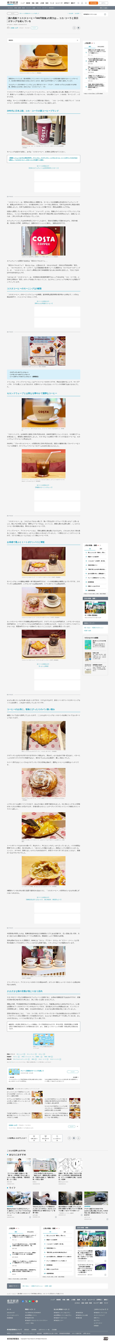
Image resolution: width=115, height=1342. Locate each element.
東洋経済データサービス (60, 1318)
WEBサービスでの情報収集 (14, 1333)
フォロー (34, 27)
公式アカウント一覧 (44, 1329)
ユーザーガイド (98, 1323)
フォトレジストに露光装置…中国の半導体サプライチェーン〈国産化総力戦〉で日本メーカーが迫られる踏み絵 (85, 1254)
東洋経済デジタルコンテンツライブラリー (36, 1320)
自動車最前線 (91, 590)
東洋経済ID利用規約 (64, 1333)
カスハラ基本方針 (76, 1333)
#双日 (33, 1059)
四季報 (66, 3)
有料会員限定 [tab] (101, 46)
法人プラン (97, 1320)
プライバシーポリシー (29, 1333)
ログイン (103, 3)
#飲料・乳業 (47, 1056)
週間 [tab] (101, 548)
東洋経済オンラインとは (90, 14)
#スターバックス (54, 1059)
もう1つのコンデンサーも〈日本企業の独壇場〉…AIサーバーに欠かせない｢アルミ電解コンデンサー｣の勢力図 (85, 1268)
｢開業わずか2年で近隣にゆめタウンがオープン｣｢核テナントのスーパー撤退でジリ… (97, 51)
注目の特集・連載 (89, 598)
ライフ (39, 8)
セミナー (58, 3)
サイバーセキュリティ (13, 1315)
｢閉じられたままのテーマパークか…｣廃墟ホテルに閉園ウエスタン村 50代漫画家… (96, 68)
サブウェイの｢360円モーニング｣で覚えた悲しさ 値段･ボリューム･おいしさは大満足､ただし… (18, 1101)
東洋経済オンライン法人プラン (62, 1312)
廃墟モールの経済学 (93, 556)
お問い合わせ (86, 1333)
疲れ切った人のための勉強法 (99, 641)
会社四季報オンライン (31, 1315)
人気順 (42, 3)
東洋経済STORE (29, 1318)
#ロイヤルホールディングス (20, 1059)
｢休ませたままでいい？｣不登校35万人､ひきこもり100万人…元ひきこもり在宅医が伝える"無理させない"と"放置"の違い (44, 1209)
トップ (23, 3)
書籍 (72, 3)
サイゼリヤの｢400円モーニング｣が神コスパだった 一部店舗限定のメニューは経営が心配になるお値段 (56, 1108)
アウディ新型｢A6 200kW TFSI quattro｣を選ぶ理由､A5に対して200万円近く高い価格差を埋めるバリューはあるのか (96, 1212)
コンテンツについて (99, 1315)
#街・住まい (87, 627)
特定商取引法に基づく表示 (50, 1333)
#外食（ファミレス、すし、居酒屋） (31, 1056)
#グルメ (41, 1054)
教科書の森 (79, 1318)
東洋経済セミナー (58, 1320)
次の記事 (77, 13)
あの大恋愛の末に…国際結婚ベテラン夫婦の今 (97, 573)
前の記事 (71, 13)
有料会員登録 (93, 3)
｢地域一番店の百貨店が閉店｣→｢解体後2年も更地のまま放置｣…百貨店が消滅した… (96, 86)
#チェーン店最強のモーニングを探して (29, 13)
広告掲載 (54, 1329)
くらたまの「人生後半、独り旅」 (97, 561)
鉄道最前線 (91, 582)
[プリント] (78, 28)
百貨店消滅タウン (92, 565)
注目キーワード (89, 623)
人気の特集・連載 (91, 545)
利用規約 (96, 1325)
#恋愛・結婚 (87, 630)
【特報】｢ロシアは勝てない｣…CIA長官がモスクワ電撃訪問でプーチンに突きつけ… (96, 77)
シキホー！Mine (29, 1323)
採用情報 (34, 1329)
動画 (47, 3)
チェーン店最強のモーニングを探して (32, 1070)
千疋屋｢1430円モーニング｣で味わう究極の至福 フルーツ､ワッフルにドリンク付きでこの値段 (18, 1115)
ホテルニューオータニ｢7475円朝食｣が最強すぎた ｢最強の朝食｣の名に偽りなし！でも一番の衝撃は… (56, 1115)
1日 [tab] (90, 548)
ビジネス (10, 8)
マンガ (52, 3)
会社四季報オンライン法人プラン (63, 1315)
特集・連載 (35, 3)
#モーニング (20, 1054)
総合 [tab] (90, 46)
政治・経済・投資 (20, 8)
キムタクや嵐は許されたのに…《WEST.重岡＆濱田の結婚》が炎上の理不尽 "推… (97, 60)
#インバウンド (30, 1054)
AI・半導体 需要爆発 (91, 615)
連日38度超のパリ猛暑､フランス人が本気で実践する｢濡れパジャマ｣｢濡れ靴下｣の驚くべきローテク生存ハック (70, 1208)
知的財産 (39, 1333)
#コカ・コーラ (42, 1059)
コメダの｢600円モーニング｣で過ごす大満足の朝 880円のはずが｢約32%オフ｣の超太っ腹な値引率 (56, 1101)
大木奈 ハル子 (14, 28)
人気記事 (88, 43)
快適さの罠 (96, 653)
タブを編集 (104, 8)
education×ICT (11, 1312)
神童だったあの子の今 (94, 586)
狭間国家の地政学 (97, 665)
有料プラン (97, 1318)
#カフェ (15, 1056)
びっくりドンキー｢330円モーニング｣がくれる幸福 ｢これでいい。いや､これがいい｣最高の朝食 (18, 1094)
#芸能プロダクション (97, 627)
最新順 (28, 3)
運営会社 (26, 1329)
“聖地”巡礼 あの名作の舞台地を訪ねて (97, 569)
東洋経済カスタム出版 (82, 1315)
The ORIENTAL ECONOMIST (33, 1312)
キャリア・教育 (30, 8)
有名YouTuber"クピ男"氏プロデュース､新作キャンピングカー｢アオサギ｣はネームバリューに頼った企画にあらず (19, 1211)
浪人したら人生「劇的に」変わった (97, 552)
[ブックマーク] (74, 28)
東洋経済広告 (79, 1312)
